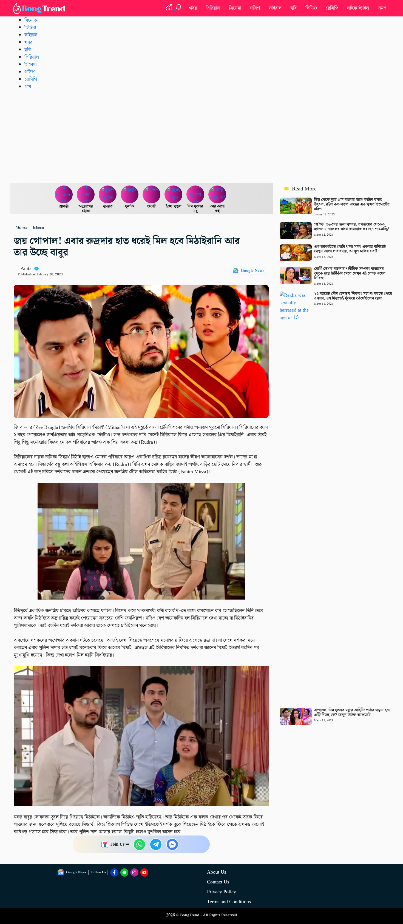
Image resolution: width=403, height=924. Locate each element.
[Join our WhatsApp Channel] (124, 872)
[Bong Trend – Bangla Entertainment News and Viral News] (40, 8)
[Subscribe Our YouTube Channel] (144, 872)
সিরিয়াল (213, 8)
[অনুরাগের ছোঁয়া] (86, 194)
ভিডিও (311, 8)
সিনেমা (235, 8)
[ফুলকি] (129, 194)
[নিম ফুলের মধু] (195, 194)
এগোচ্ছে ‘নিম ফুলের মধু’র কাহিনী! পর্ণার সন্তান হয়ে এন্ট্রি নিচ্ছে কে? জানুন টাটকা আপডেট (352, 712)
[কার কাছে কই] (217, 194)
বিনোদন (31, 20)
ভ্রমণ (382, 8)
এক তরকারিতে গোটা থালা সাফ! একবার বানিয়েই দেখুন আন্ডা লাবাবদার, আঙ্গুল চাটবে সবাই (350, 249)
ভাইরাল (275, 8)
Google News (252, 270)
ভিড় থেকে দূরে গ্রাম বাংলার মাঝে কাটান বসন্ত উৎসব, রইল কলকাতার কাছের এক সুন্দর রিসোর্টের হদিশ (352, 204)
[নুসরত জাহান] (108, 194)
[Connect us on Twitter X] (134, 872)
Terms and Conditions (229, 902)
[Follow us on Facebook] (114, 872)
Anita (26, 268)
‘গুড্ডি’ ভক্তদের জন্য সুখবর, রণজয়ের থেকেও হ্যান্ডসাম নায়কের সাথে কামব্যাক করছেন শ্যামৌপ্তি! (351, 226)
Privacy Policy (221, 892)
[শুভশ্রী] (151, 194)
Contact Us (218, 882)
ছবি (293, 8)
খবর (193, 8)
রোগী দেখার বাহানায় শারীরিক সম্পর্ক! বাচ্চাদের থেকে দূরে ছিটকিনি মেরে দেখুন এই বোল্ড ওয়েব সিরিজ (349, 273)
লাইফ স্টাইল (358, 8)
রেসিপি (332, 8)
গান (27, 87)
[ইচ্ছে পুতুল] (173, 194)
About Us (216, 872)
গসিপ (255, 8)
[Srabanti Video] (64, 194)
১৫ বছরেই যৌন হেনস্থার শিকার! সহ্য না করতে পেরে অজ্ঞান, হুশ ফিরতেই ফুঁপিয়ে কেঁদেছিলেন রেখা (353, 296)
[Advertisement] (201, 136)
